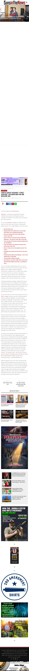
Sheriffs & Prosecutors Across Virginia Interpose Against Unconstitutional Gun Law (12, 17)
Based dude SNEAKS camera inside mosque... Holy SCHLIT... (19, 481)
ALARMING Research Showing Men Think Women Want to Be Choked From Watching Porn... (18, 474)
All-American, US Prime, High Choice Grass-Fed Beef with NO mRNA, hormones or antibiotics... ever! (16, 261)
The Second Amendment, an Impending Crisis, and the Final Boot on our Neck (21, 421)
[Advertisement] (14, 161)
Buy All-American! (8, 229)
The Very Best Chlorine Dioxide (11, 258)
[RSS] (13, 659)
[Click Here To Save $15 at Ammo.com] (14, 555)
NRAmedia (3, 214)
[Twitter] (15, 659)
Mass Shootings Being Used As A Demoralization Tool (7, 405)
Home (2, 186)
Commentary (12, 14)
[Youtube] (17, 659)
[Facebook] (12, 659)
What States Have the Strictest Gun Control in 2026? (7, 420)
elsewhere (9, 222)
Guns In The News (6, 198)
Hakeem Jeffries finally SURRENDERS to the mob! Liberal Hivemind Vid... (17, 490)
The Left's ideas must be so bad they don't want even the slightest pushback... (19, 498)
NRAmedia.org (15, 211)
